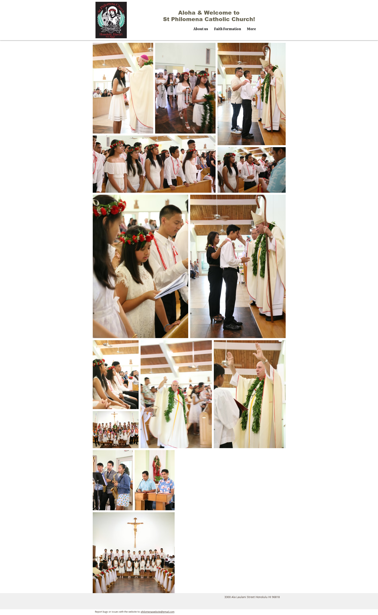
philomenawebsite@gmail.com (157, 611)
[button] (201, 28)
